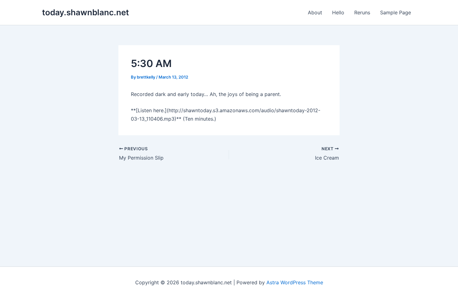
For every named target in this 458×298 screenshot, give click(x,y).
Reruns (362, 12)
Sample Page (395, 12)
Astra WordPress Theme (294, 282)
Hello (338, 12)
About (315, 12)
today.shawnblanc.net (85, 12)
